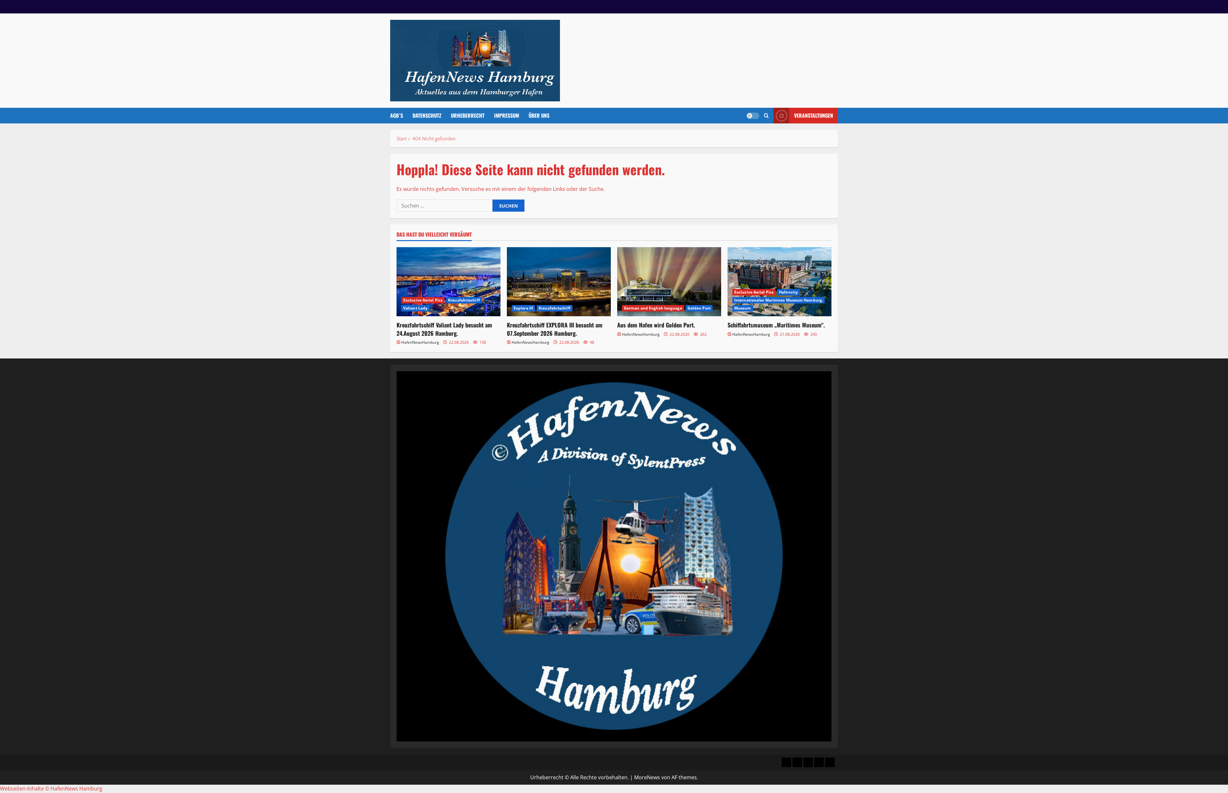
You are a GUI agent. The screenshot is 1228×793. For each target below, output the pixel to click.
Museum (742, 308)
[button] (766, 115)
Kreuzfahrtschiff (464, 300)
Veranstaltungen (813, 115)
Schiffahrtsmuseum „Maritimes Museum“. (776, 325)
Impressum (506, 115)
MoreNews (647, 777)
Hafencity (788, 292)
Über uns (539, 115)
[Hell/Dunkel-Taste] (752, 116)
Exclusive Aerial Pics (423, 300)
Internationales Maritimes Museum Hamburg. (778, 300)
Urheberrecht (467, 115)
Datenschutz (427, 115)
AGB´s (396, 115)
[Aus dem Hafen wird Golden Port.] (669, 282)
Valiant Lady (415, 308)
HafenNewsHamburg (420, 342)
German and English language (653, 308)
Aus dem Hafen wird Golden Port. (656, 325)
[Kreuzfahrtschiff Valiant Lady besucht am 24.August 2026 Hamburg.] (448, 282)
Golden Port (699, 308)
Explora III (523, 308)
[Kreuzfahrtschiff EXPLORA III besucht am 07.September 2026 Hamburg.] (559, 282)
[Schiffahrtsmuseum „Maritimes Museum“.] (779, 282)
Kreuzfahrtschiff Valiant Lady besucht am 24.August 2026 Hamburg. (444, 329)
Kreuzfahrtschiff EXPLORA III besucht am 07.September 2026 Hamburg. (554, 329)
